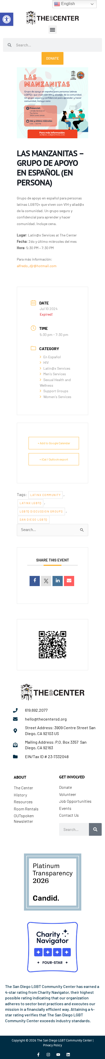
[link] (6, 19)
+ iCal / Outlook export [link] (54, 459)
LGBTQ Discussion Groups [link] (41, 511)
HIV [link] (46, 362)
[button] (52, 29)
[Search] (95, 829)
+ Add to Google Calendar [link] (54, 443)
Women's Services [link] (57, 397)
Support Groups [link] (55, 391)
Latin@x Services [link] (56, 368)
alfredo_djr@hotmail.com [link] (37, 266)
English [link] (67, 4)
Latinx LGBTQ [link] (30, 503)
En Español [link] (52, 357)
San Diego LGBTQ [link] (33, 519)
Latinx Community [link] (45, 495)
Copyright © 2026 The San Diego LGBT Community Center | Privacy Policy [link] (53, 1042)
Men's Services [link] (54, 374)
